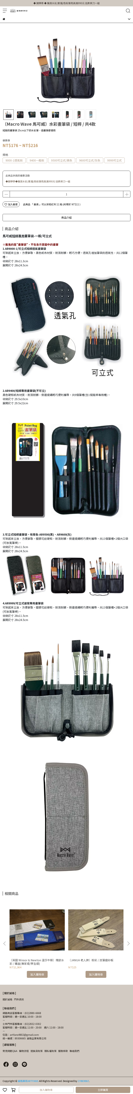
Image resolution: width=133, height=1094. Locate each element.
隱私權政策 (50, 1051)
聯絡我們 (74, 1051)
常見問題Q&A (10, 1051)
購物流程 (24, 1051)
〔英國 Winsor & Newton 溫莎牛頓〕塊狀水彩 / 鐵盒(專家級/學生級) (37, 961)
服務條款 (63, 1051)
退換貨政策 (36, 1051)
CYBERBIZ (83, 1081)
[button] (128, 943)
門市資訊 (19, 999)
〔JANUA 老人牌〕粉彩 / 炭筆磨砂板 (90, 960)
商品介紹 (66, 217)
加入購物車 (46, 1090)
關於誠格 (7, 999)
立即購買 (103, 1090)
